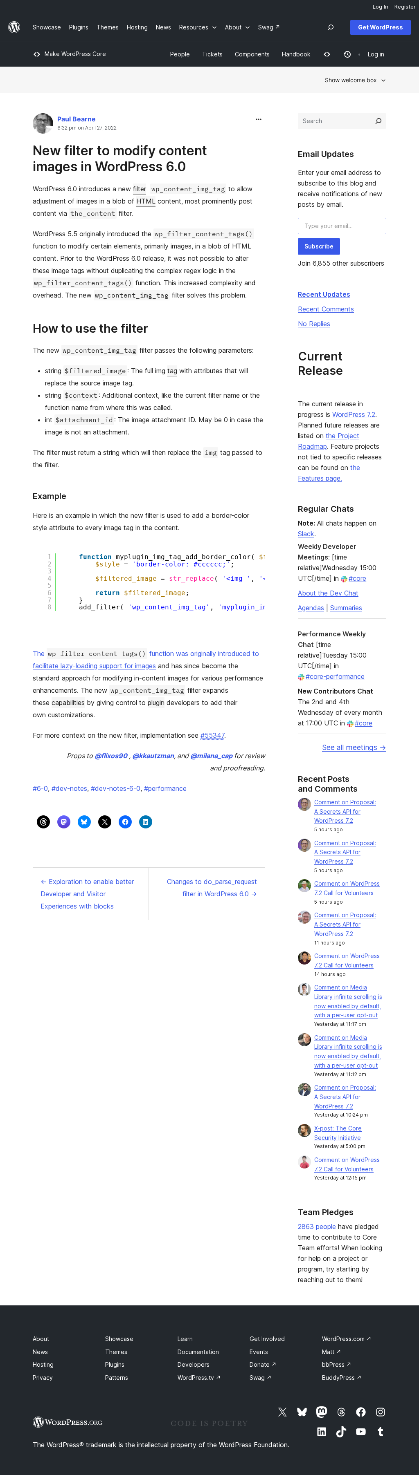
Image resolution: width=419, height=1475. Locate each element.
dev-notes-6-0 (115, 788)
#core (357, 578)
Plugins (114, 1364)
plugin (156, 702)
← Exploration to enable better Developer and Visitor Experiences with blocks (87, 893)
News (40, 1351)
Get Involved (267, 1338)
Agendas (311, 608)
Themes (116, 1351)
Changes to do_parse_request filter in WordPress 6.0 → (212, 887)
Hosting (43, 1364)
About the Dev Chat (328, 593)
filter (139, 189)
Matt (331, 1351)
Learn (185, 1338)
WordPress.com (347, 1338)
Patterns (116, 1377)
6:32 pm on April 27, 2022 (87, 128)
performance (165, 788)
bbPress (336, 1364)
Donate (263, 1364)
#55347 (212, 735)
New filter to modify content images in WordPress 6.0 (120, 158)
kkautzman (153, 756)
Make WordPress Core (75, 53)
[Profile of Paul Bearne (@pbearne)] (43, 125)
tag (172, 371)
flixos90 (111, 756)
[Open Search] (330, 27)
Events (259, 1351)
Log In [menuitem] (380, 6)
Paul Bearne (76, 119)
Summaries (346, 608)
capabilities (68, 702)
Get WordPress (380, 27)
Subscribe (318, 246)
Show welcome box (351, 79)
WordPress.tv (199, 1377)
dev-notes (69, 788)
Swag (261, 1377)
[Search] (378, 121)
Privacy (43, 1377)
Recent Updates (324, 294)
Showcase (119, 1338)
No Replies (314, 324)
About (41, 1338)
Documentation (198, 1351)
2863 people (317, 1226)
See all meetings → (354, 747)
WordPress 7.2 (353, 414)
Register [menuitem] (405, 6)
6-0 (40, 788)
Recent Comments (326, 309)
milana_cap (211, 756)
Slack (306, 534)
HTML (145, 201)
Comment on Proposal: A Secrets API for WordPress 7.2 (345, 811)
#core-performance (335, 676)
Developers (194, 1364)
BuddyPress (342, 1377)
